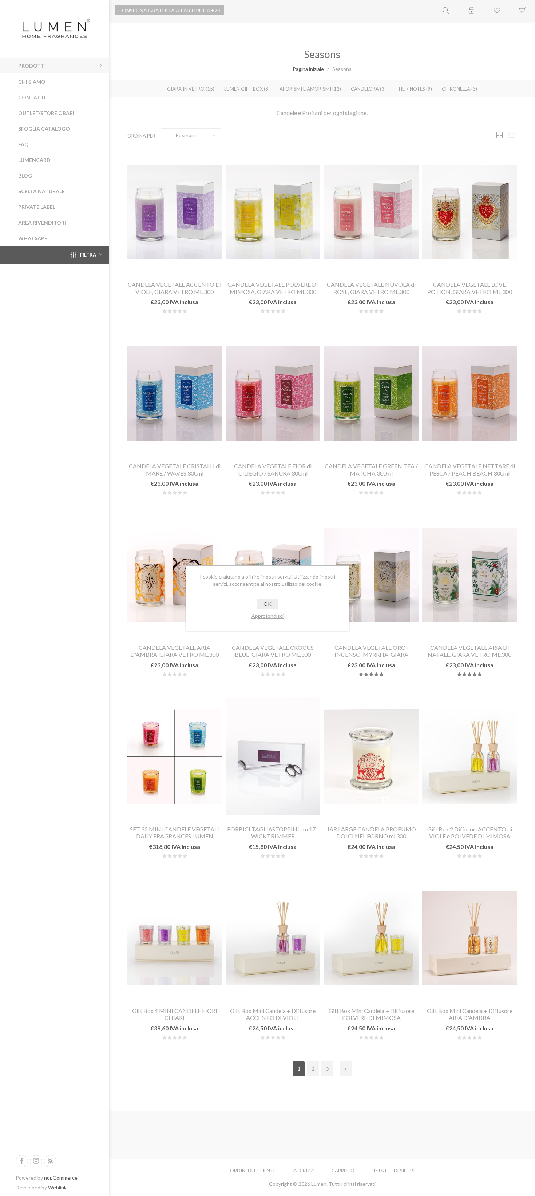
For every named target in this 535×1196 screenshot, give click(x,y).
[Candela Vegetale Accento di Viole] (174, 212)
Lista (511, 135)
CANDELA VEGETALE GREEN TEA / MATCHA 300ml (371, 469)
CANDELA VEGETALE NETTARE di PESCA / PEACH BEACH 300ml (469, 469)
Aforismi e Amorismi (310, 89)
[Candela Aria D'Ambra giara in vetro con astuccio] (174, 575)
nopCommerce (61, 1178)
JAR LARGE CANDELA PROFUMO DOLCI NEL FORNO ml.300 (371, 832)
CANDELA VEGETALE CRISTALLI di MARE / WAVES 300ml (175, 469)
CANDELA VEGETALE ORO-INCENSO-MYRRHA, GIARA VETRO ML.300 (371, 654)
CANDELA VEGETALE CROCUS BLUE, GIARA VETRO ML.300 (273, 651)
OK (267, 604)
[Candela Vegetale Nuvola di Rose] (371, 212)
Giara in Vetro (190, 89)
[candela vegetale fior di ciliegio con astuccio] (273, 393)
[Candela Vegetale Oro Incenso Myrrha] (371, 575)
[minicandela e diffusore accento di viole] (273, 938)
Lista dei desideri (393, 1170)
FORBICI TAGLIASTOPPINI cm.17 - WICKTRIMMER (273, 832)
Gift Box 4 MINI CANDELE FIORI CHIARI (174, 1014)
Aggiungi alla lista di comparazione (192, 266)
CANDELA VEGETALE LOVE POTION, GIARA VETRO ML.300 (469, 288)
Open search (446, 10)
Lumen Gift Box (247, 89)
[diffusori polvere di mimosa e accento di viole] (469, 756)
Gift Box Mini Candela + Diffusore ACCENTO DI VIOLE (273, 1014)
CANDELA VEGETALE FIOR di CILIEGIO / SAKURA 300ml (273, 469)
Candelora (368, 89)
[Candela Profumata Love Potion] (469, 212)
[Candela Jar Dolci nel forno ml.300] (371, 756)
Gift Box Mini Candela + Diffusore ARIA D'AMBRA (469, 1014)
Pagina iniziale (308, 69)
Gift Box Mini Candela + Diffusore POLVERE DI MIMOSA (371, 1014)
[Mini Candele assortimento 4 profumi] (174, 756)
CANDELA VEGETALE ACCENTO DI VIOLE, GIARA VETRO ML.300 (175, 288)
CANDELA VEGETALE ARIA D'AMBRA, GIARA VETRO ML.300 (174, 651)
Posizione (186, 135)
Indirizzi (303, 1170)
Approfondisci (267, 616)
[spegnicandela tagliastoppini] (273, 756)
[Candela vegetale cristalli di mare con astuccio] (174, 393)
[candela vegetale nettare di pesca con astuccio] (469, 393)
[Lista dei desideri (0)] (497, 10)
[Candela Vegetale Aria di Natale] (469, 575)
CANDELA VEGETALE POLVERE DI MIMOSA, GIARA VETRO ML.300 (272, 288)
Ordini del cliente (253, 1170)
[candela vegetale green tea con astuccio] (371, 393)
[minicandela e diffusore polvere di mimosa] (371, 938)
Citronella (459, 89)
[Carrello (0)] (522, 10)
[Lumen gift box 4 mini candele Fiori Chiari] (174, 938)
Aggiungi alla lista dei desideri (174, 266)
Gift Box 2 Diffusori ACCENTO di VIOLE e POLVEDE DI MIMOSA (469, 832)
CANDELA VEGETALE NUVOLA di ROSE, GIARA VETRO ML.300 (371, 288)
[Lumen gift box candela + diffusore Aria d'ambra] (469, 938)
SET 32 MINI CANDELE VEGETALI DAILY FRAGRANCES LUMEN (174, 832)
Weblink (57, 1187)
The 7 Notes (414, 89)
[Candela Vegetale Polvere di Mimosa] (273, 212)
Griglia (499, 135)
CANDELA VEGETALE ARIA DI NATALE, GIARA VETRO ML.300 (469, 651)
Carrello (343, 1170)
